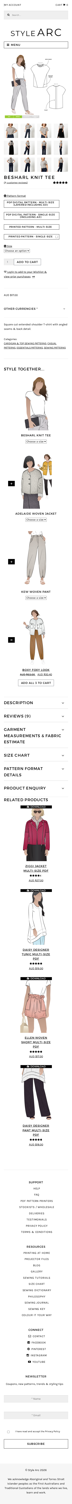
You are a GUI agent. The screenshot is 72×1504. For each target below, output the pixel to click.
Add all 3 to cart (36, 683)
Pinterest (38, 1349)
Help (36, 1188)
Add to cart (27, 262)
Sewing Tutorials (36, 1277)
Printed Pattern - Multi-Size (30, 226)
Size (8, 246)
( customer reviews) (16, 182)
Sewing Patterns (55, 347)
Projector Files (37, 1259)
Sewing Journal (37, 1302)
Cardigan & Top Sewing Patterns (25, 343)
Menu (15, 45)
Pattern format (15, 195)
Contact (39, 1336)
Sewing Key (36, 1309)
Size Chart (37, 1284)
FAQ (37, 1194)
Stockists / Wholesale (36, 1207)
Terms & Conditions (36, 1232)
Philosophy (36, 1296)
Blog (36, 1265)
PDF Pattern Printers (36, 1201)
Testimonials (37, 1219)
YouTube (38, 1362)
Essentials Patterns (30, 347)
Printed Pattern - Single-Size (30, 236)
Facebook (39, 1342)
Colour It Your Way (37, 1315)
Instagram (39, 1355)
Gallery (37, 1271)
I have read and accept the (37, 1431)
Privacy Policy (37, 1225)
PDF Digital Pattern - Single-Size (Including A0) (30, 215)
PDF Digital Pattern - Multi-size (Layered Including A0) (30, 203)
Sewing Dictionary (37, 1290)
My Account (12, 5)
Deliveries (36, 1213)
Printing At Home (36, 1253)
